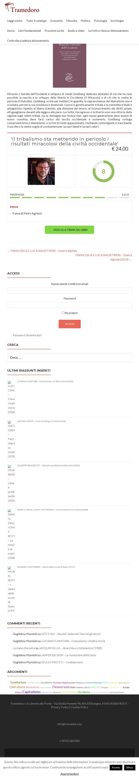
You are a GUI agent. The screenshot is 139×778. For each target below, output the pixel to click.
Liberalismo (17, 687)
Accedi (69, 323)
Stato (105, 682)
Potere (18, 692)
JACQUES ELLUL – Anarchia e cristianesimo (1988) (70, 648)
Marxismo (94, 693)
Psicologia (100, 20)
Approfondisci (69, 773)
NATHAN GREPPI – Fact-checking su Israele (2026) (41, 421)
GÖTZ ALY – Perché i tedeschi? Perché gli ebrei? (71, 634)
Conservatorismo (93, 682)
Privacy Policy (60, 707)
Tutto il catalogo (36, 20)
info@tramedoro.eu (69, 724)
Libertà (86, 687)
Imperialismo (124, 683)
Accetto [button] (116, 767)
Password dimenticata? (27, 335)
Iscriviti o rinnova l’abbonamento (108, 30)
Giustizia (57, 682)
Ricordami (71, 312)
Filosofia (71, 20)
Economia (56, 20)
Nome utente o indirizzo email (69, 283)
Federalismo (104, 693)
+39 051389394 (69, 740)
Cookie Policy (79, 707)
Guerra (57, 692)
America (79, 687)
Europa (126, 687)
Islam (72, 687)
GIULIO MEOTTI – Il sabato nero (62, 662)
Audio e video (76, 30)
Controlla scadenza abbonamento (28, 40)
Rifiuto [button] (129, 767)
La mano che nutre (24, 648)
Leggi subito (14, 20)
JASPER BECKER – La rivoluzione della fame (68, 655)
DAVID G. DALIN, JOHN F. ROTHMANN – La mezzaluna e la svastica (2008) (52, 509)
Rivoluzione (32, 687)
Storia (10, 30)
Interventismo (117, 692)
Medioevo (80, 683)
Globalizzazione (69, 683)
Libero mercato (46, 687)
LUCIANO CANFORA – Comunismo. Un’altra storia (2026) (45, 381)
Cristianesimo (33, 682)
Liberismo (96, 687)
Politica (85, 20)
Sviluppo (105, 687)
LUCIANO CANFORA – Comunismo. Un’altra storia (73, 641)
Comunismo (69, 692)
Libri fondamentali (29, 30)
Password (70, 298)
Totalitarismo (18, 682)
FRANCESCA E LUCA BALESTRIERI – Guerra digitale (42, 250)
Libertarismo (47, 692)
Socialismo (46, 682)
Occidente (84, 692)
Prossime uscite (54, 30)
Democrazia (60, 687)
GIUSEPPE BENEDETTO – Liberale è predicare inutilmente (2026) (48, 465)
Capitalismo (31, 692)
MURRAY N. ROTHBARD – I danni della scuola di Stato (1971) (46, 567)
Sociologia (117, 20)
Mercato (114, 682)
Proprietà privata (115, 687)
